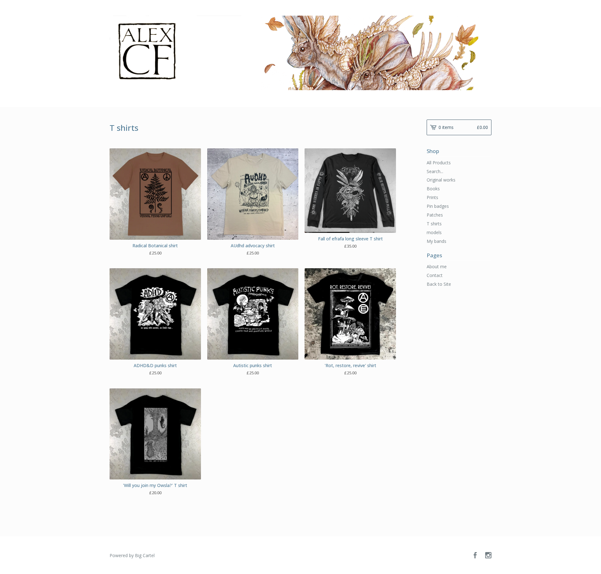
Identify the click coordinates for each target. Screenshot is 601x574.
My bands (436, 241)
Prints (432, 197)
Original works (441, 180)
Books (433, 189)
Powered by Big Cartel (132, 555)
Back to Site (439, 284)
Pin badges (438, 206)
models (434, 232)
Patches (435, 215)
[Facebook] (475, 555)
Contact (435, 275)
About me (437, 266)
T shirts (434, 224)
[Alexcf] (300, 53)
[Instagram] (488, 555)
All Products (439, 163)
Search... (435, 171)
